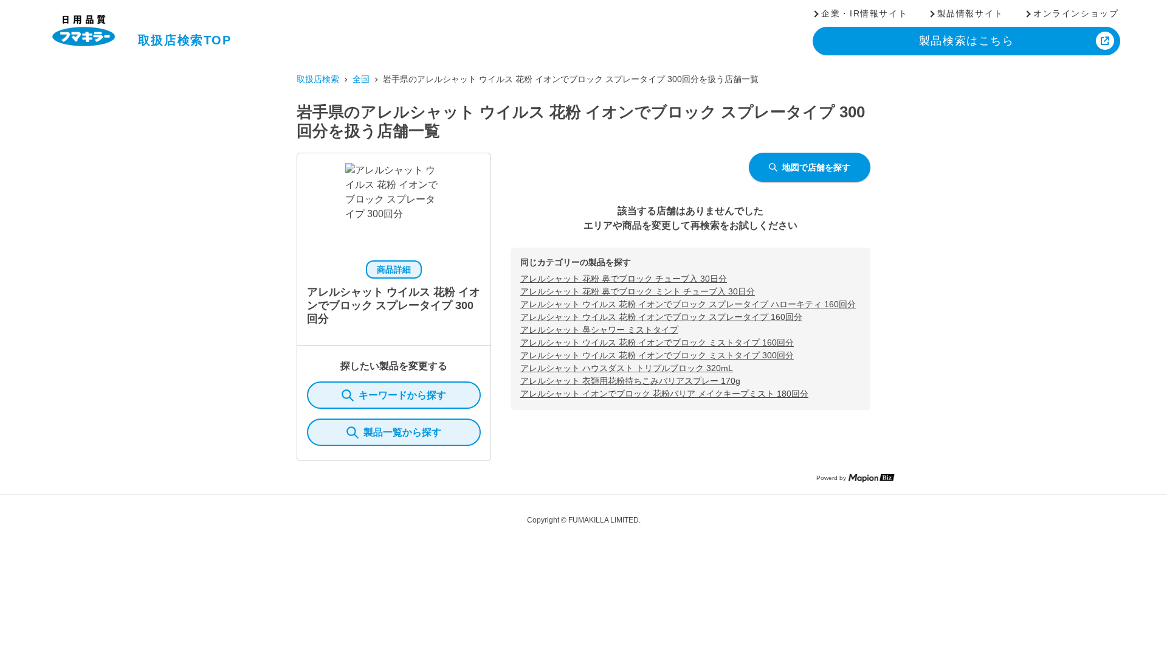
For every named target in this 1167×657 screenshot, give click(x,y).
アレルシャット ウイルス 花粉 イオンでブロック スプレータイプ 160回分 (661, 317)
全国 (361, 79)
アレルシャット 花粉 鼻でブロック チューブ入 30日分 (623, 278)
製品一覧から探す (402, 432)
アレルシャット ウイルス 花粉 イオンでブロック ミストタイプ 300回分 (657, 355)
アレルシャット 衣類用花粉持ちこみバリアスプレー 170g (630, 381)
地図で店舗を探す (816, 167)
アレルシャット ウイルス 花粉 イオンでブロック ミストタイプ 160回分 (657, 342)
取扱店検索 (318, 79)
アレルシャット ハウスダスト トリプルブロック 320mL (626, 368)
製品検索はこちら (966, 41)
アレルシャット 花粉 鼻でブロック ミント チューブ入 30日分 (637, 291)
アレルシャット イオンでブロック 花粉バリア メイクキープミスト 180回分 (664, 393)
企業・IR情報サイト (864, 13)
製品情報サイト (970, 13)
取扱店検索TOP (185, 40)
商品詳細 (394, 269)
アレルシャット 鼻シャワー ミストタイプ (599, 330)
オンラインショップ (1075, 13)
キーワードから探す (402, 395)
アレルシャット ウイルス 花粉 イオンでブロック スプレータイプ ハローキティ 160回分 (688, 304)
